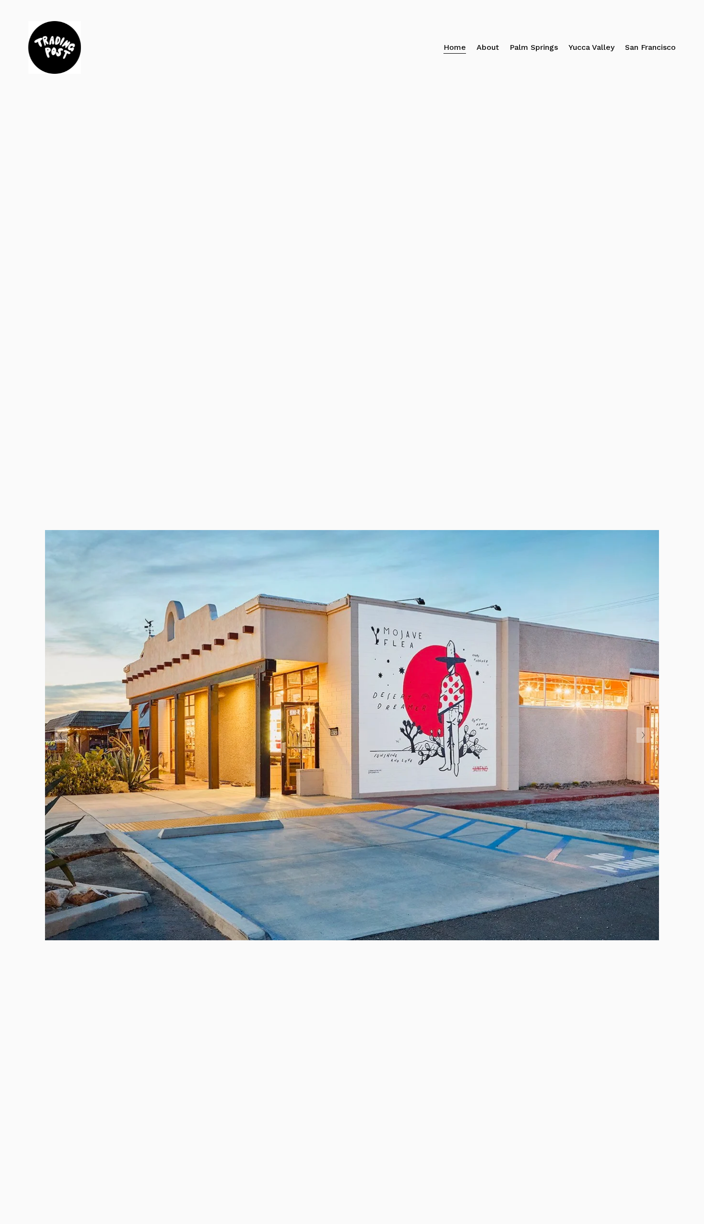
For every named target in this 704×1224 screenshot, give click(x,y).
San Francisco (650, 47)
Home (454, 47)
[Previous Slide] (61, 735)
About (488, 47)
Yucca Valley (591, 47)
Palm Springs (534, 47)
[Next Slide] (642, 735)
